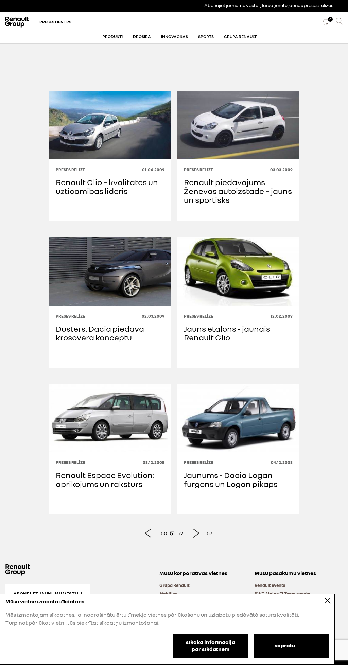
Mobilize (168, 593)
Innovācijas (174, 36)
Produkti (112, 36)
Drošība (142, 36)
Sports (206, 36)
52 (180, 533)
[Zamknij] (322, 600)
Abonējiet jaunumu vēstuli (47, 593)
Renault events (270, 585)
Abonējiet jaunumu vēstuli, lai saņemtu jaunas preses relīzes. (269, 5)
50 (164, 533)
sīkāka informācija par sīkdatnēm (210, 645)
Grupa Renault (240, 36)
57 (209, 533)
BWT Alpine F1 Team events (282, 593)
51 (172, 533)
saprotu (285, 645)
